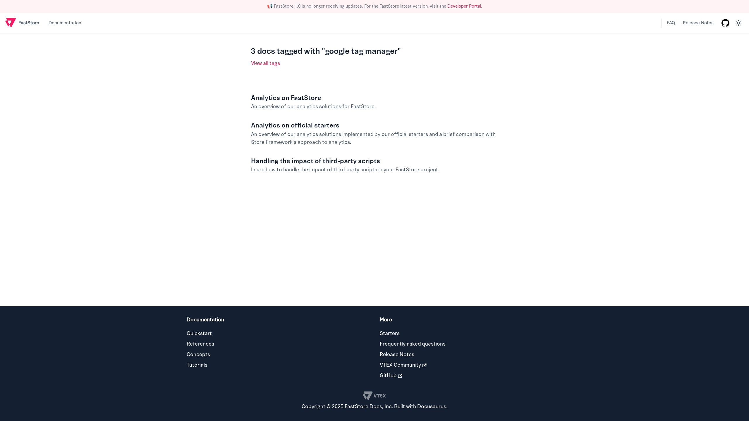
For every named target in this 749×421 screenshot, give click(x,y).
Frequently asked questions (413, 344)
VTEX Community (400, 365)
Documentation (65, 23)
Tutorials (197, 365)
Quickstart (199, 333)
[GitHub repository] (725, 23)
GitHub (388, 375)
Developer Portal (464, 6)
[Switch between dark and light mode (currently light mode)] (738, 23)
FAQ (671, 23)
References (200, 344)
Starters (390, 333)
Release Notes (698, 23)
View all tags (265, 63)
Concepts (198, 354)
